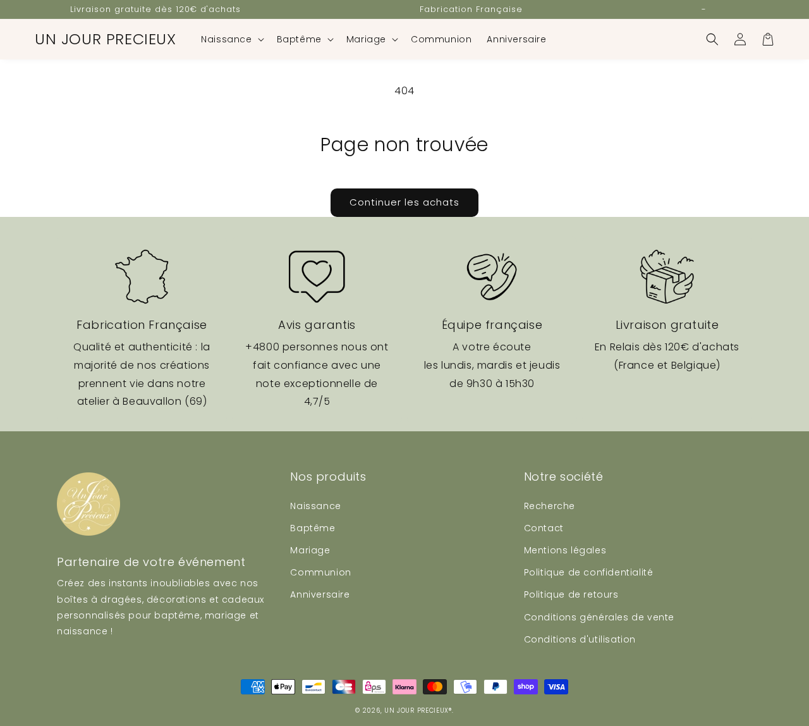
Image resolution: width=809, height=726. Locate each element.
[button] (231, 39)
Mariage (310, 550)
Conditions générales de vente (599, 617)
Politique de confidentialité (589, 572)
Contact (544, 528)
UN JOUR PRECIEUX (416, 710)
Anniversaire (320, 594)
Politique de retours (571, 594)
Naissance (315, 506)
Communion (320, 572)
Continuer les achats (404, 202)
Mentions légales (565, 550)
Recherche (549, 506)
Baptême (312, 528)
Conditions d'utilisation (580, 639)
